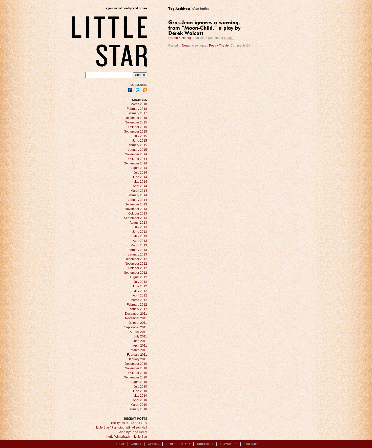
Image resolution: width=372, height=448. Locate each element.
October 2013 (137, 213)
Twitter (137, 90)
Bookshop (205, 444)
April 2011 (140, 345)
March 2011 (139, 350)
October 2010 (137, 373)
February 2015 (137, 145)
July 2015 (140, 136)
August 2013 (138, 222)
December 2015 (136, 118)
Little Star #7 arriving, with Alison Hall (121, 427)
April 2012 (140, 295)
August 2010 (138, 382)
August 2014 (138, 168)
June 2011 (140, 341)
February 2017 (137, 113)
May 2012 (140, 291)
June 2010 (139, 391)
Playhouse (229, 444)
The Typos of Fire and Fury (129, 423)
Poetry (213, 45)
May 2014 (140, 181)
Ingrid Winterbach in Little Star (126, 436)
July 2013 (140, 227)
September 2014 (135, 163)
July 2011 (140, 336)
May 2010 (140, 395)
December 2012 (136, 259)
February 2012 (137, 304)
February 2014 (137, 195)
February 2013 (137, 250)
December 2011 (136, 313)
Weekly (154, 444)
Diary (186, 444)
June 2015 (139, 140)
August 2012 (138, 277)
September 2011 (135, 327)
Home (120, 444)
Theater (224, 45)
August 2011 (138, 332)
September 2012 (135, 272)
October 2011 (138, 323)
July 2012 (140, 282)
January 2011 (137, 359)
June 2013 (139, 231)
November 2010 (136, 368)
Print (170, 444)
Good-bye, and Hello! (132, 432)
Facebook (130, 90)
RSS (145, 90)
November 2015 (136, 122)
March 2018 (139, 104)
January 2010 (137, 409)
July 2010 (140, 386)
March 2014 (139, 191)
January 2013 (137, 254)
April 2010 (140, 400)
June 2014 (139, 177)
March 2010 (139, 405)
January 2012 (137, 309)
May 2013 (140, 236)
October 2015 (137, 127)
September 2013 (135, 218)
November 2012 (136, 263)
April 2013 (140, 241)
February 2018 (137, 109)
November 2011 (136, 318)
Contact (251, 444)
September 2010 (135, 377)
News (186, 45)
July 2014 (140, 172)
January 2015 (137, 150)
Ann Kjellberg (181, 37)
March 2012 (139, 300)
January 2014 (137, 200)
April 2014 (140, 186)
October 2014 (137, 159)
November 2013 (136, 209)
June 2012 (139, 286)
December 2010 (136, 364)
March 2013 (139, 245)
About (136, 444)
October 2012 (137, 268)
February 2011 (137, 354)
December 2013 (136, 204)
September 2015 (135, 131)
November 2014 (136, 154)
